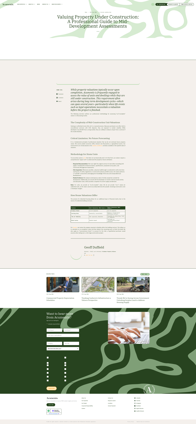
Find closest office (186, 4)
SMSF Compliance (71, 363)
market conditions (97, 145)
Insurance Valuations (51, 366)
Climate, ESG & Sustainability (52, 374)
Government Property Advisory (69, 374)
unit (85, 158)
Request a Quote (173, 4)
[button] (153, 4)
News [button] (38, 4)
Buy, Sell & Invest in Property (52, 358)
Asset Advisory (53, 376)
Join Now (50, 404)
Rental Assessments (67, 377)
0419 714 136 (89, 255)
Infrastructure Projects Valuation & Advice (69, 382)
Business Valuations (50, 381)
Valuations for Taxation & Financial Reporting (69, 359)
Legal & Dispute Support (52, 370)
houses (75, 227)
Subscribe (51, 388)
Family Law (70, 365)
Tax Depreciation (53, 363)
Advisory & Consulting (68, 370)
